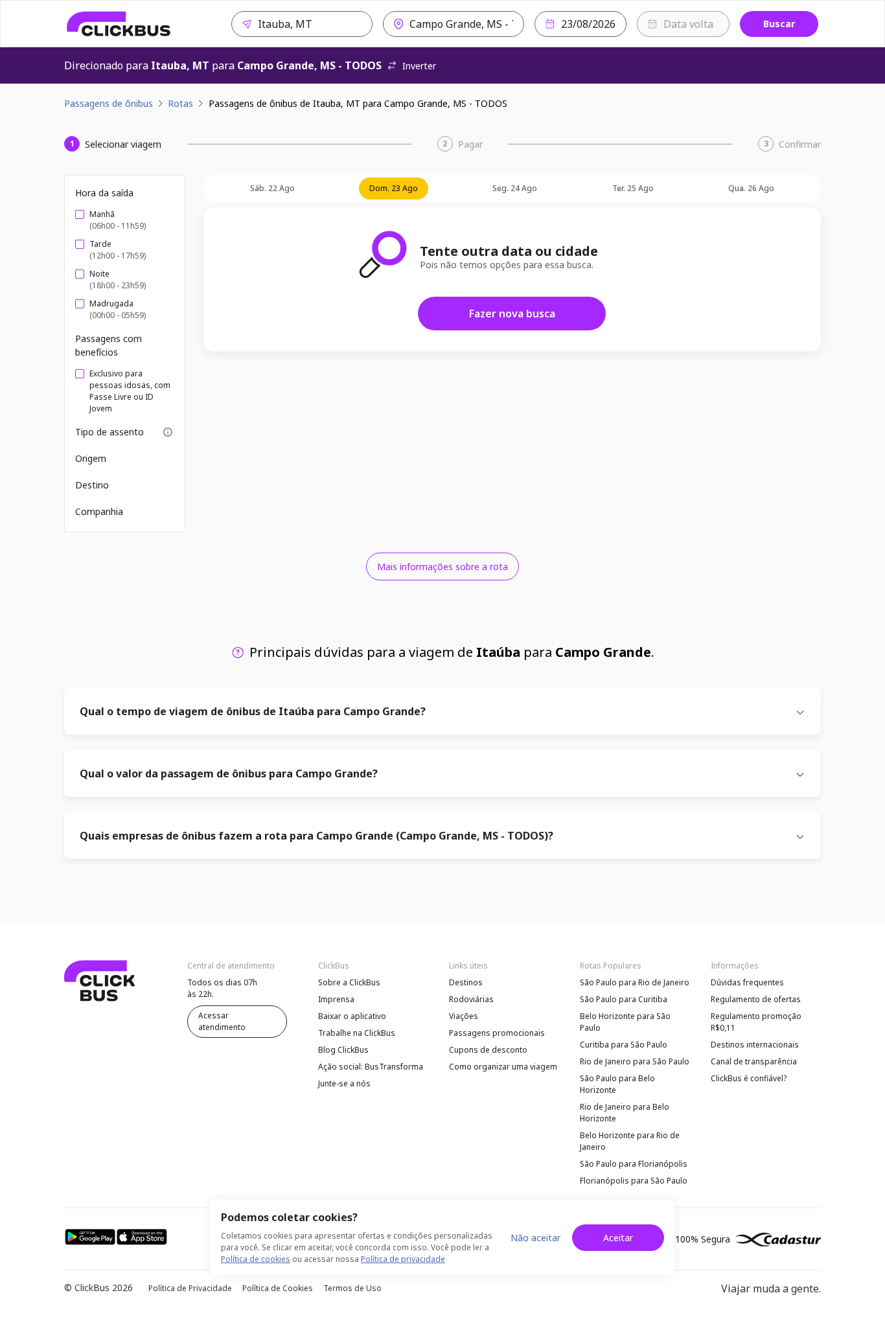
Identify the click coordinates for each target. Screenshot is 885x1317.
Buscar (779, 23)
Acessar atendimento (222, 1021)
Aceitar (618, 1237)
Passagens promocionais (497, 1032)
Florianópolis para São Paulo (633, 1180)
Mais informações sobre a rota (442, 566)
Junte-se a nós (344, 1083)
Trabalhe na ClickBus (356, 1032)
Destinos (466, 982)
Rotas (180, 103)
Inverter (419, 66)
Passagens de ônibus (108, 103)
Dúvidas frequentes (747, 982)
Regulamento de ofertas (756, 999)
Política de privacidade (403, 1259)
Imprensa (336, 999)
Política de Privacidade (190, 1288)
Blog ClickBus (343, 1049)
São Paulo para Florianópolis (633, 1163)
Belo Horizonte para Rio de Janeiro (630, 1141)
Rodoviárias (471, 999)
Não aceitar (535, 1237)
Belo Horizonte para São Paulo (625, 1022)
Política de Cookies (277, 1288)
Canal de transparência (754, 1061)
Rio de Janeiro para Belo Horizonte (624, 1112)
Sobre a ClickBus (349, 982)
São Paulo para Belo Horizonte (617, 1084)
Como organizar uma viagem (503, 1066)
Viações (463, 1016)
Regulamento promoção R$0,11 (756, 1022)
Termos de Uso (352, 1288)
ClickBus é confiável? (749, 1078)
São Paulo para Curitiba (623, 999)
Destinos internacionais (755, 1044)
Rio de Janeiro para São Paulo (634, 1061)
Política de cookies (255, 1259)
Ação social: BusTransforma (370, 1066)
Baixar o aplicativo (352, 1016)
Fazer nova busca (512, 313)
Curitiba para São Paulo (623, 1044)
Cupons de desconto (488, 1049)
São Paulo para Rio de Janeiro (634, 982)
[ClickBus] (119, 24)
